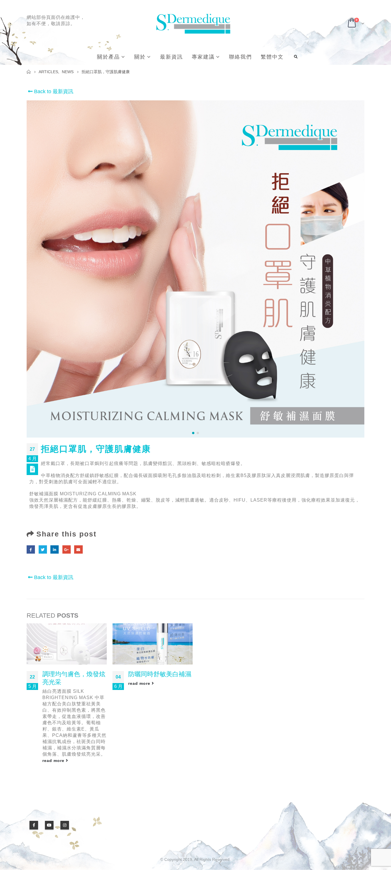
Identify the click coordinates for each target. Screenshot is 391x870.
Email (78, 549)
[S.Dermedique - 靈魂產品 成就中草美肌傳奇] (193, 23)
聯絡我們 (240, 57)
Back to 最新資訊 (53, 91)
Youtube (49, 825)
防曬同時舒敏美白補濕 (159, 674)
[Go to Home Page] (29, 72)
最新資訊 (171, 57)
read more (54, 760)
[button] (193, 433)
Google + (66, 549)
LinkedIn (54, 549)
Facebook (31, 549)
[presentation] (31, 269)
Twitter (43, 549)
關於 (140, 57)
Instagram (64, 825)
